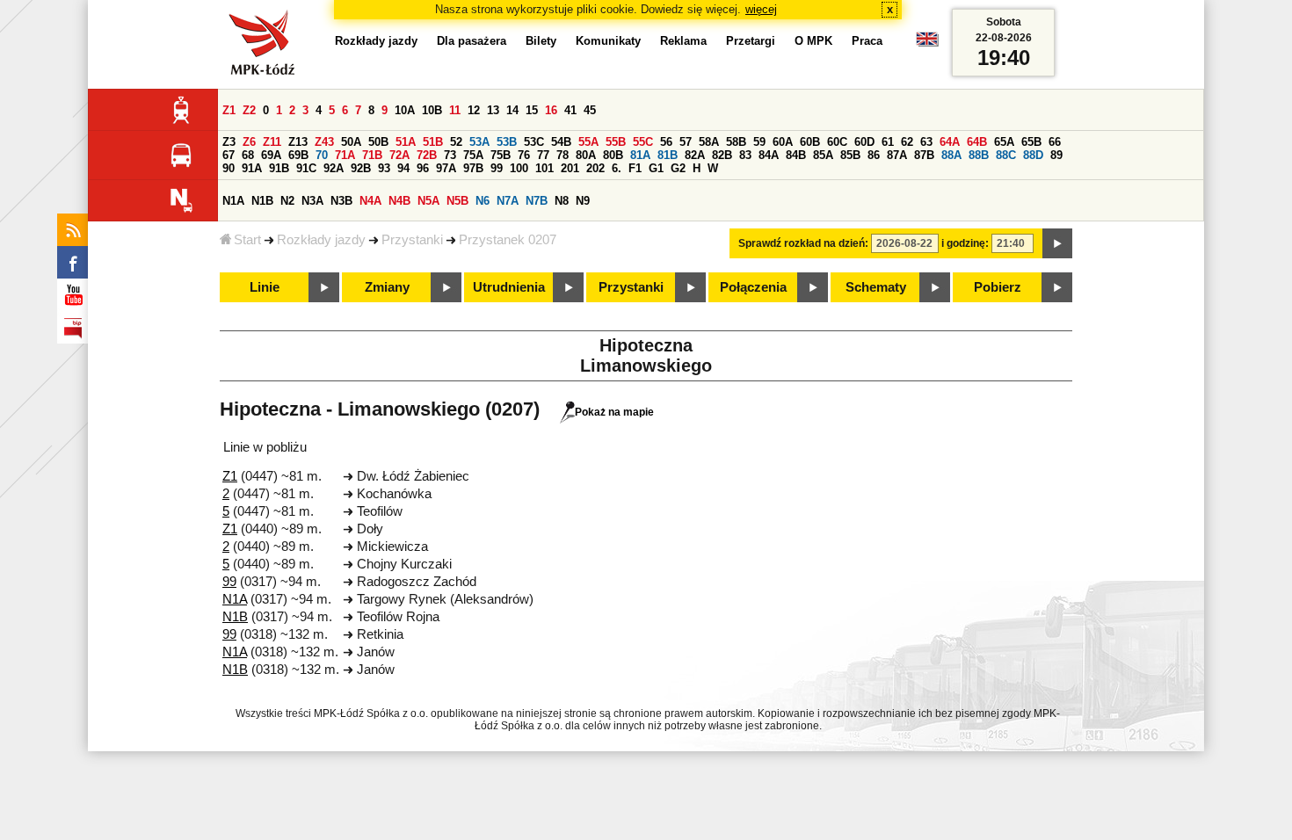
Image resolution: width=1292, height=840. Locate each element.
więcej (761, 9)
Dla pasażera (471, 40)
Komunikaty (608, 40)
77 (543, 155)
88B (979, 155)
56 (666, 141)
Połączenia (753, 287)
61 (888, 141)
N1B (262, 200)
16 (551, 110)
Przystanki (412, 240)
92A (333, 168)
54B (561, 141)
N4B (399, 200)
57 (685, 141)
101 (544, 168)
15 (532, 110)
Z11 (272, 141)
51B (433, 141)
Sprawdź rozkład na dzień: (803, 243)
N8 (562, 200)
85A (823, 155)
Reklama (683, 40)
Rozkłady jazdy (321, 240)
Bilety (541, 40)
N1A (233, 200)
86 (873, 155)
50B (378, 141)
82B (722, 155)
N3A (312, 200)
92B (361, 168)
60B (810, 141)
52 (456, 141)
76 (524, 155)
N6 (482, 200)
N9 (583, 200)
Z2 (249, 110)
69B (298, 155)
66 (1055, 141)
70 (322, 155)
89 (1056, 155)
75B (500, 155)
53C (534, 141)
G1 (656, 168)
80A (586, 155)
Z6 (249, 141)
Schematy (876, 287)
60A (783, 141)
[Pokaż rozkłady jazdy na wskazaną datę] (1057, 243)
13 (493, 110)
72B (427, 155)
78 (562, 155)
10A (405, 110)
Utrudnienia (509, 287)
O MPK (813, 40)
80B (613, 155)
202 (595, 168)
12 (474, 110)
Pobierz (997, 287)
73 (450, 155)
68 (248, 155)
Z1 (229, 110)
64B (977, 141)
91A (252, 168)
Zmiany (387, 287)
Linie (264, 287)
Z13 (298, 141)
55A (588, 141)
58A (709, 141)
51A (406, 141)
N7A (508, 200)
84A (769, 155)
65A (1004, 141)
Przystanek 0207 (507, 240)
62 (907, 141)
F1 (635, 168)
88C (1006, 155)
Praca (867, 40)
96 (423, 168)
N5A (428, 200)
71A (345, 155)
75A (473, 155)
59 (759, 141)
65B (1031, 141)
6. (616, 168)
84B (796, 155)
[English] (927, 43)
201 (570, 168)
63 (926, 141)
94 (403, 168)
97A (446, 168)
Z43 (324, 141)
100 (519, 168)
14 (512, 110)
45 (590, 110)
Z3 (229, 141)
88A (951, 155)
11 (455, 110)
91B (279, 168)
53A (479, 141)
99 (496, 168)
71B (372, 155)
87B (924, 155)
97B (473, 168)
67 (228, 155)
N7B (537, 200)
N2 (287, 200)
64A (950, 141)
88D (1033, 155)
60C (837, 141)
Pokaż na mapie (614, 412)
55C (643, 141)
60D (864, 141)
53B (507, 141)
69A (271, 155)
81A (640, 155)
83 (745, 155)
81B (667, 155)
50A (351, 141)
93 (384, 168)
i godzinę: (965, 243)
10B (432, 110)
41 (570, 110)
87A (897, 155)
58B (736, 141)
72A (399, 155)
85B (850, 155)
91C (306, 168)
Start (247, 240)
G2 (678, 168)
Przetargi (750, 40)
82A (695, 155)
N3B (341, 200)
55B (616, 141)
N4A (370, 200)
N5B (457, 200)
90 (228, 168)
